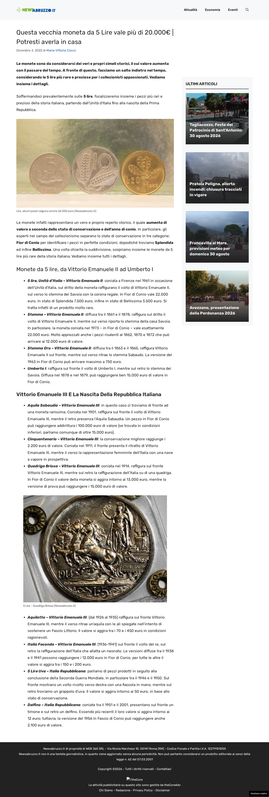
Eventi (233, 10)
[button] (247, 10)
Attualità (190, 10)
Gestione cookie (259, 793)
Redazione (123, 790)
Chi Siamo (106, 790)
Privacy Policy (143, 790)
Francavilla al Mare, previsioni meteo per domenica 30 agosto (210, 248)
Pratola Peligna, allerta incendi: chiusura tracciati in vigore (216, 189)
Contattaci (164, 769)
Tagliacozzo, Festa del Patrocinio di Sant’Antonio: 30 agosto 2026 (216, 130)
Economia (212, 10)
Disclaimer (163, 790)
